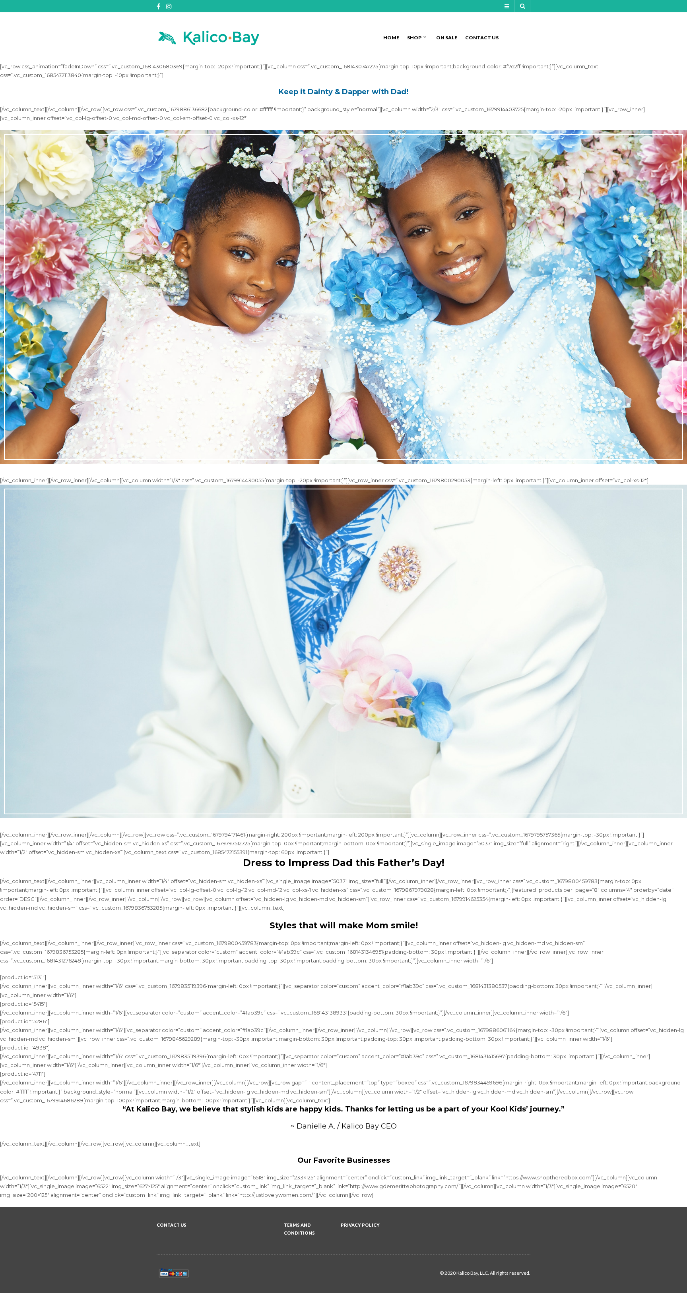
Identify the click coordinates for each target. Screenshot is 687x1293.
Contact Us (171, 1224)
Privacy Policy (360, 1224)
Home (391, 38)
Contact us (482, 38)
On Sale (446, 38)
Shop (414, 38)
